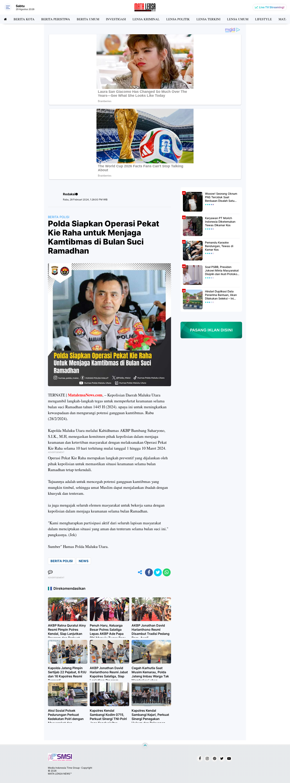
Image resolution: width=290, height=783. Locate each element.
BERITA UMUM (88, 19)
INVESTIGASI (116, 19)
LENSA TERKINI (208, 19)
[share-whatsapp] (167, 572)
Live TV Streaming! (271, 7)
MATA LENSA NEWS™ (60, 773)
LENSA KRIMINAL (146, 19)
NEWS (83, 561)
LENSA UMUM (237, 19)
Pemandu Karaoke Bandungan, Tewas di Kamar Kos (219, 246)
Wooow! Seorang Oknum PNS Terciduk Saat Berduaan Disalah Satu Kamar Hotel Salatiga (221, 197)
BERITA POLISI (58, 217)
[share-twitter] (158, 572)
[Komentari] (50, 572)
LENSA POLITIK (178, 19)
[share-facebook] (149, 572)
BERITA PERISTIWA (55, 19)
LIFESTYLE (263, 19)
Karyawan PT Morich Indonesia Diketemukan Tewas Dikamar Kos (220, 221)
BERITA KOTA (24, 19)
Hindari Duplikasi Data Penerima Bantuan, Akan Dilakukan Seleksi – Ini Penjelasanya (221, 295)
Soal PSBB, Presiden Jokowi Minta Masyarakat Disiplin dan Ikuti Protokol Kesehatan (222, 270)
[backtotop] (145, 746)
